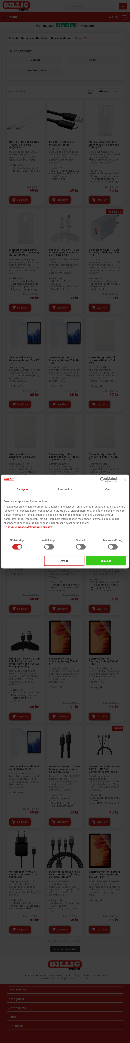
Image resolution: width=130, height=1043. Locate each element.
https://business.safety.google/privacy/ (28, 526)
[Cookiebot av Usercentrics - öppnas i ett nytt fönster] (102, 479)
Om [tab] (107, 489)
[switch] (49, 547)
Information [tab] (65, 489)
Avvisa (64, 560)
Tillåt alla (106, 560)
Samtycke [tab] (22, 489)
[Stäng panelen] (125, 479)
